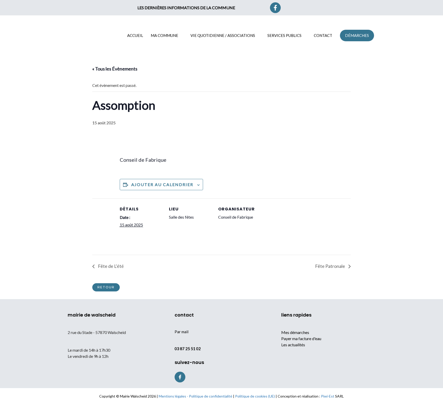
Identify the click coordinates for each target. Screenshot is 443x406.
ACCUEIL (135, 35)
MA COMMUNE (164, 35)
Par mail (181, 331)
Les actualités (293, 344)
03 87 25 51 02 (188, 348)
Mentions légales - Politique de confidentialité (195, 396)
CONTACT (323, 35)
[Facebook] (275, 7)
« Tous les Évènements (114, 69)
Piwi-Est (327, 396)
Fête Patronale (330, 266)
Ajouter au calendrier (162, 184)
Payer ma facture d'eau (301, 338)
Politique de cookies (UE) (255, 396)
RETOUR (106, 287)
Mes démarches (295, 332)
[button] (302, 7)
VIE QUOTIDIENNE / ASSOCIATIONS (222, 35)
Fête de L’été (110, 266)
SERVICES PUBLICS (284, 35)
